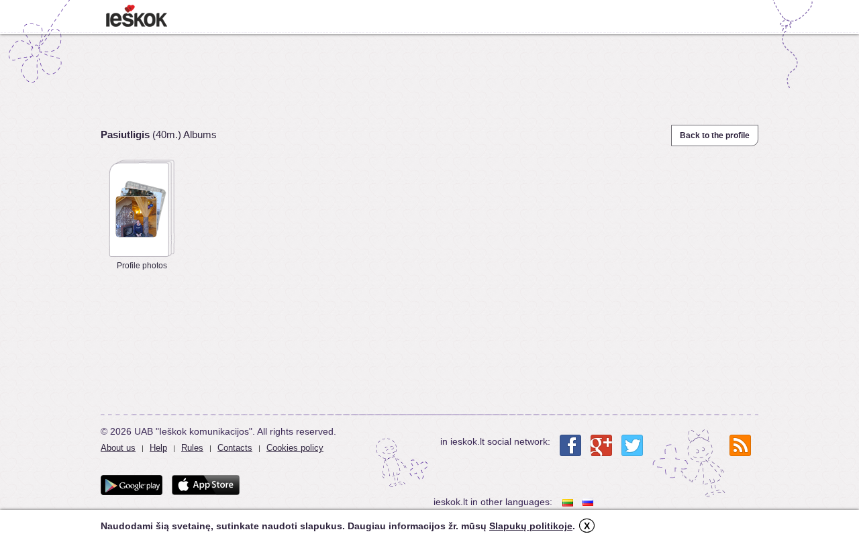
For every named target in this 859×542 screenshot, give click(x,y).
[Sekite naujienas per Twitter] (632, 445)
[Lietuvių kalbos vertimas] (569, 502)
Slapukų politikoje (530, 526)
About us (118, 448)
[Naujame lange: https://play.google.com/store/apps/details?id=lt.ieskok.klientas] (131, 485)
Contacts (234, 448)
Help (158, 448)
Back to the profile (715, 135)
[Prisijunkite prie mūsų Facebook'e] (570, 445)
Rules (192, 448)
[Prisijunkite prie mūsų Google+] (601, 445)
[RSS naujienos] (740, 445)
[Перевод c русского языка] (589, 502)
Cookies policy (294, 448)
